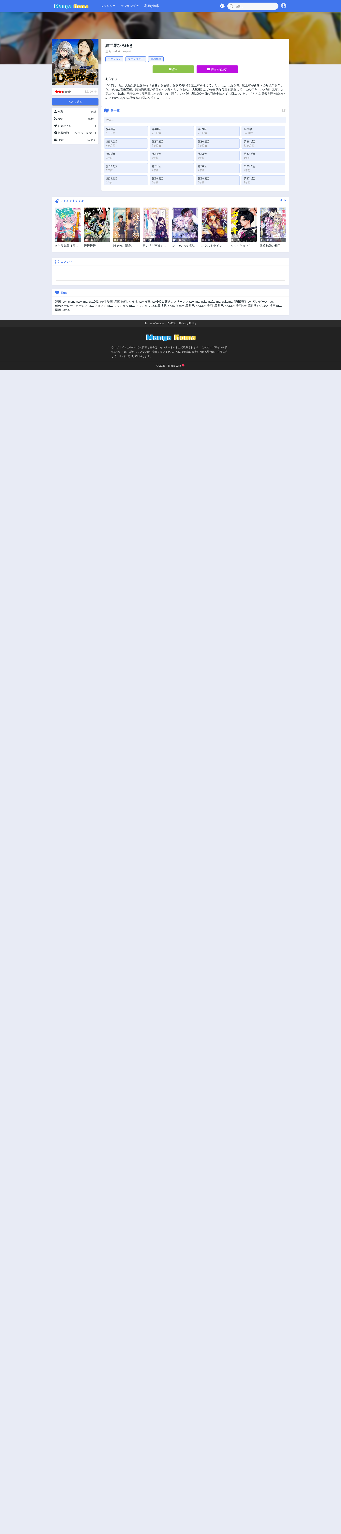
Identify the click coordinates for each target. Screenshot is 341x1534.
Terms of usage (154, 323)
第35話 (110, 153)
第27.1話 (249, 178)
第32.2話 (249, 153)
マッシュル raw (124, 305)
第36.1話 (249, 141)
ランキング (129, 6)
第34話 (156, 153)
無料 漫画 (106, 301)
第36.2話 (203, 141)
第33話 (202, 153)
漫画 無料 (120, 301)
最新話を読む (218, 69)
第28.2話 (157, 178)
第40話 (156, 129)
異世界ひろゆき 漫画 (199, 305)
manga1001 (90, 301)
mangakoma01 (205, 301)
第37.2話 (111, 141)
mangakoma (224, 301)
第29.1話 (111, 178)
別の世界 (156, 59)
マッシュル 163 (146, 305)
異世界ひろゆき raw (170, 305)
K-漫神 (132, 301)
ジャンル (107, 6)
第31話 (156, 166)
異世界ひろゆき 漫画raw (230, 305)
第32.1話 (111, 166)
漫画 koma (62, 310)
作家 (174, 69)
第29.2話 (249, 166)
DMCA (172, 323)
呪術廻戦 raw (242, 301)
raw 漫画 (144, 301)
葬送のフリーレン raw (179, 301)
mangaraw (75, 301)
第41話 (110, 129)
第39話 (202, 129)
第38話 (248, 129)
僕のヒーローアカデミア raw (74, 305)
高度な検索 (151, 6)
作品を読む (75, 101)
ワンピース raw (263, 301)
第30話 (202, 166)
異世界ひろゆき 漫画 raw (264, 305)
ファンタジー (135, 59)
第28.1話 (203, 178)
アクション (114, 59)
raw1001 (157, 301)
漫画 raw (61, 301)
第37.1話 (157, 141)
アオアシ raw (103, 305)
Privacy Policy (187, 323)
